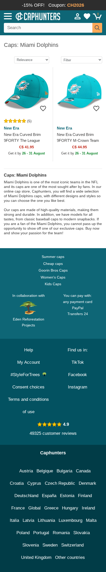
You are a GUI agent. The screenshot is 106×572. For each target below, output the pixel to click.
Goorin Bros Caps (53, 270)
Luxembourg (70, 520)
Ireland (88, 508)
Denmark (87, 483)
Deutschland (26, 495)
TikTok (78, 362)
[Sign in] (77, 16)
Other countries (70, 557)
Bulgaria (64, 471)
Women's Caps (53, 277)
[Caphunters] (31, 16)
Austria (26, 471)
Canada (83, 471)
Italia (14, 520)
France (18, 508)
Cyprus (34, 483)
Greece (51, 508)
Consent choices (28, 387)
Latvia (28, 520)
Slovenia (30, 545)
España (49, 495)
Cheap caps (53, 264)
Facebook (77, 374)
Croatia (17, 483)
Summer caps (53, 257)
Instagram (77, 387)
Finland (85, 495)
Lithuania (46, 520)
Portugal (41, 532)
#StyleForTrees (26, 374)
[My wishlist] (87, 16)
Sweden (50, 545)
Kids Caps (53, 284)
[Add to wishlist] (43, 108)
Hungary (70, 508)
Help (28, 350)
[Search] (97, 28)
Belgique (45, 471)
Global (34, 508)
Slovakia (81, 532)
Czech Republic (60, 483)
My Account (28, 362)
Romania (61, 532)
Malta (91, 520)
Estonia (67, 495)
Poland (23, 532)
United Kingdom (36, 557)
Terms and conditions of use (28, 405)
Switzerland (72, 545)
